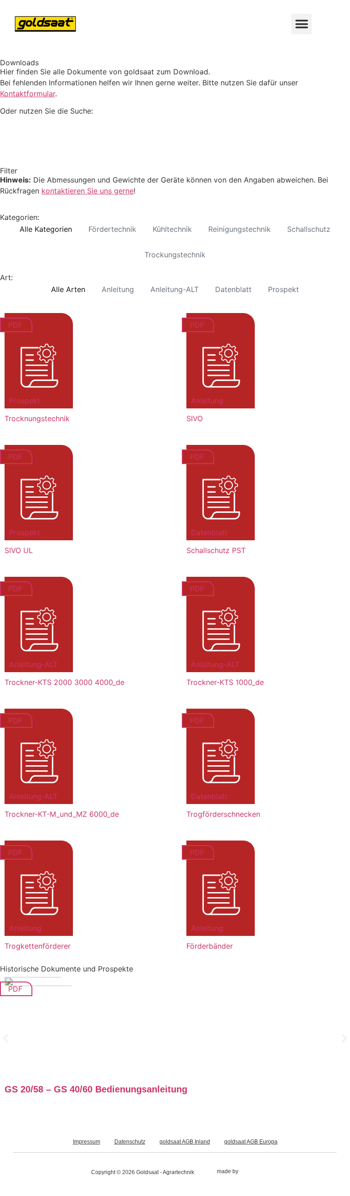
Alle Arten (68, 289)
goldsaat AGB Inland (185, 1142)
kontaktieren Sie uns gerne (87, 190)
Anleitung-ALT (174, 289)
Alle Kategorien (46, 229)
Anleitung (118, 289)
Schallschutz (308, 229)
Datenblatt (233, 289)
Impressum (86, 1142)
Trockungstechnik (175, 254)
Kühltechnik (172, 229)
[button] (301, 24)
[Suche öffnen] (321, 24)
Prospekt (283, 289)
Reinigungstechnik (239, 229)
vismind (249, 1171)
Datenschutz (129, 1142)
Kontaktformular (27, 93)
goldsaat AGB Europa (251, 1142)
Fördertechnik (112, 229)
